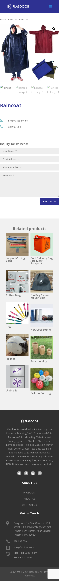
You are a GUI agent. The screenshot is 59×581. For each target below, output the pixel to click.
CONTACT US (29, 504)
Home (3, 19)
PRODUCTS (29, 492)
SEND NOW (49, 201)
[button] (54, 29)
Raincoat (12, 19)
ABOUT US (29, 498)
